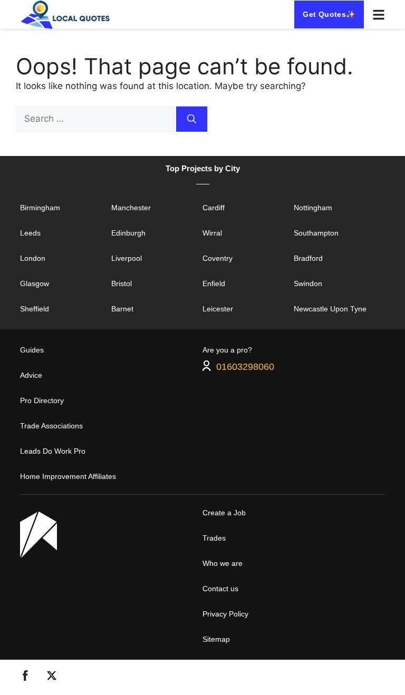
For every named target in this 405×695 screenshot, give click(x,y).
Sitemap (216, 639)
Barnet (122, 309)
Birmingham (40, 207)
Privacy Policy (225, 614)
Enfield (213, 283)
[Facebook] (25, 677)
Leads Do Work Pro (52, 451)
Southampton (316, 233)
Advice (31, 375)
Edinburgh (128, 233)
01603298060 (245, 366)
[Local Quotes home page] (67, 14)
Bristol (121, 283)
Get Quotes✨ (329, 14)
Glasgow (34, 283)
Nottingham (313, 207)
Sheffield (34, 309)
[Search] (191, 119)
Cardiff (213, 207)
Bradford (308, 258)
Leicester (217, 309)
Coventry (217, 258)
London (32, 258)
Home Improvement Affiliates (68, 476)
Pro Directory (42, 400)
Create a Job (224, 512)
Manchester (131, 207)
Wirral (212, 233)
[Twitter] (51, 677)
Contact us (220, 588)
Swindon (308, 283)
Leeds (30, 233)
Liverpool (126, 258)
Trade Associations (51, 426)
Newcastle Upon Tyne (330, 309)
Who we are (222, 563)
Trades (214, 538)
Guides (32, 350)
